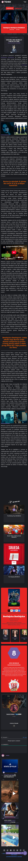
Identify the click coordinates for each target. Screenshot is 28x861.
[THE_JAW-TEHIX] (14, 44)
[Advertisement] (14, 483)
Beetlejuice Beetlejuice (7, 57)
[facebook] (20, 850)
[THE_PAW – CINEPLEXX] (14, 554)
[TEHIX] (6, 2)
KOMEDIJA (19, 622)
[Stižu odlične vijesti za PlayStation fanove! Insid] (14, 771)
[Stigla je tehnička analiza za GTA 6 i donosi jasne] (14, 815)
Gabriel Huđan (13, 714)
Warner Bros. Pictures (15, 624)
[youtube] (11, 850)
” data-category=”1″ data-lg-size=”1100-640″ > (17, 125)
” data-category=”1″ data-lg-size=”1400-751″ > (4, 414)
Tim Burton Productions (21, 623)
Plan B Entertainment (11, 623)
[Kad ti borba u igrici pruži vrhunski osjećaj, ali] (14, 793)
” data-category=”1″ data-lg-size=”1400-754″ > (4, 125)
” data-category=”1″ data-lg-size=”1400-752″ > (17, 414)
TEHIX (4, 853)
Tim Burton (24, 65)
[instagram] (4, 850)
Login (25, 737)
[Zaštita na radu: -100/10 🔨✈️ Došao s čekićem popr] (14, 837)
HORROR (15, 622)
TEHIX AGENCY (14, 854)
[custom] (7, 850)
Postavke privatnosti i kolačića (14, 856)
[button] (25, 2)
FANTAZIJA (11, 622)
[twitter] (24, 850)
